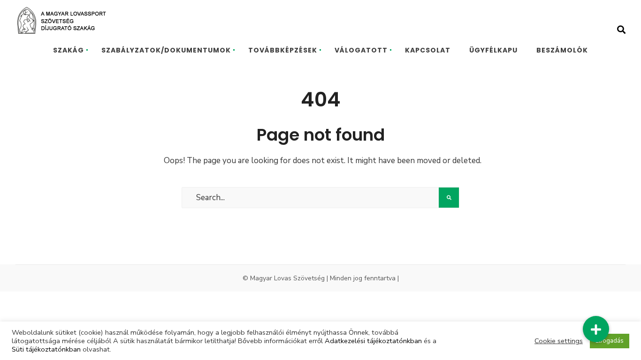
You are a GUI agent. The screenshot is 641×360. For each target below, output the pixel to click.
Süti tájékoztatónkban (46, 349)
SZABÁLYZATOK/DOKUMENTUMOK (166, 50)
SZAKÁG (68, 50)
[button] (596, 329)
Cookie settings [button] (558, 341)
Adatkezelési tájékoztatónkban (373, 340)
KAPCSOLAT (427, 50)
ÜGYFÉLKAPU (493, 50)
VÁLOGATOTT (361, 50)
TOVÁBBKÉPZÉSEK (282, 50)
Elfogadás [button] (609, 341)
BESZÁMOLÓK (562, 50)
